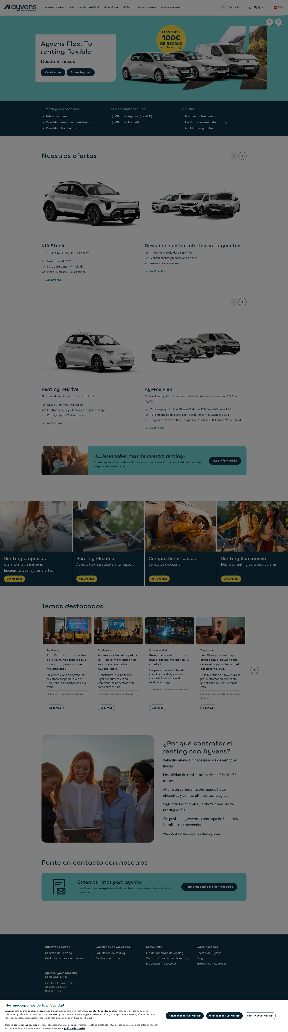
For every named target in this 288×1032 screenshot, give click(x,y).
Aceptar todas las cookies (224, 1015)
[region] (144, 1016)
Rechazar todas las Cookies (184, 1015)
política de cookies (74, 1028)
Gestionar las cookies (260, 1015)
